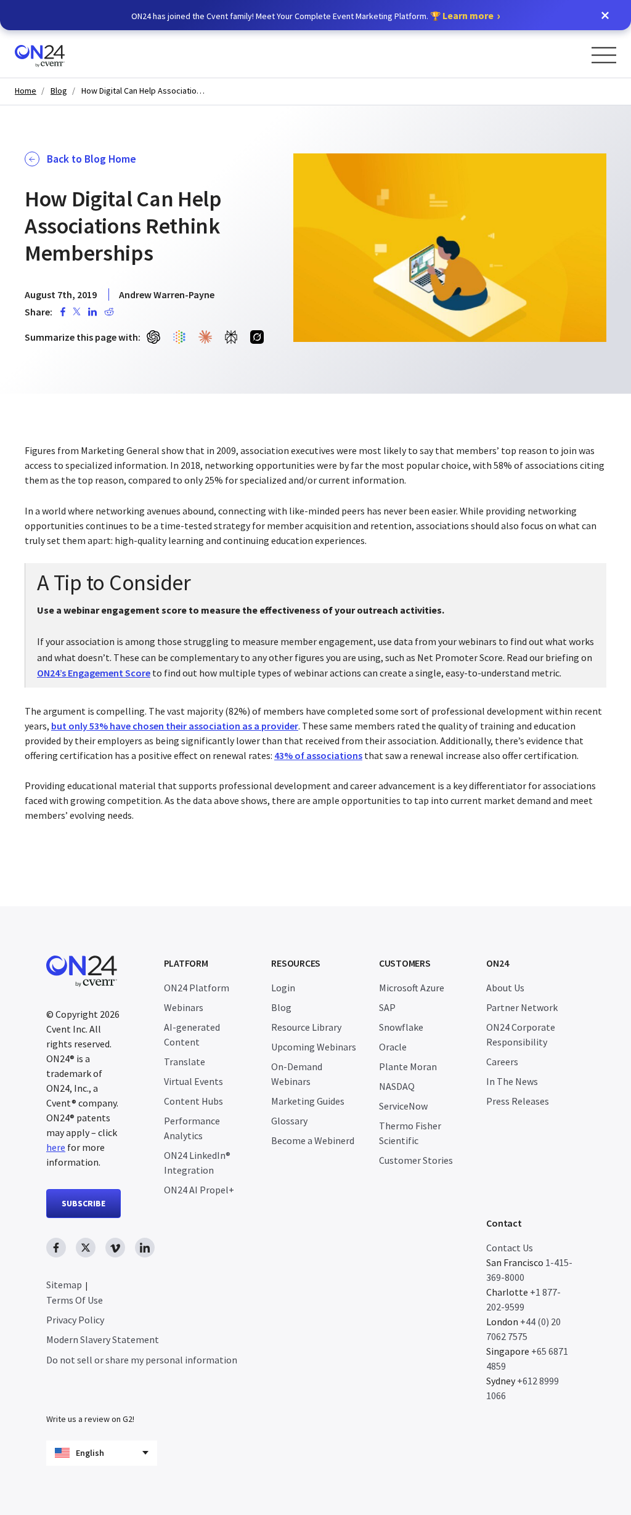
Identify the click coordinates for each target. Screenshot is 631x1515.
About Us (505, 987)
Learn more (468, 15)
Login (283, 987)
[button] (605, 15)
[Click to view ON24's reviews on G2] (90, 1394)
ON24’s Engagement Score (93, 673)
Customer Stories (416, 1160)
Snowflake (401, 1027)
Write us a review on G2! (90, 1418)
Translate (184, 1061)
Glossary (289, 1121)
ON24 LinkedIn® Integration (197, 1162)
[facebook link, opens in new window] (56, 1247)
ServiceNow (403, 1106)
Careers (502, 1061)
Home (25, 91)
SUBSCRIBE (83, 1203)
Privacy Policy (75, 1320)
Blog (59, 91)
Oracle (393, 1047)
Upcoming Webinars (313, 1047)
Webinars (183, 1007)
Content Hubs (193, 1101)
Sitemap (64, 1284)
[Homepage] (63, 54)
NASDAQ (397, 1086)
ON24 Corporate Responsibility (520, 1034)
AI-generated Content (192, 1034)
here (55, 1147)
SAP (387, 1007)
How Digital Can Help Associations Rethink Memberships (143, 91)
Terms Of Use (74, 1300)
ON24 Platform (196, 987)
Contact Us (509, 1247)
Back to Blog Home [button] (91, 159)
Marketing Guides (307, 1101)
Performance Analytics (192, 1128)
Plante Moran (408, 1066)
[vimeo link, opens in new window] (115, 1247)
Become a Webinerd (312, 1140)
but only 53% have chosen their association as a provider (174, 726)
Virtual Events (193, 1081)
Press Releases (517, 1101)
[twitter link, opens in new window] (86, 1247)
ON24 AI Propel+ (199, 1190)
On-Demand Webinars (296, 1073)
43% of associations (318, 755)
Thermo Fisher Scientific (410, 1133)
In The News (512, 1081)
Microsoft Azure (411, 987)
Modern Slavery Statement (102, 1339)
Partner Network (522, 1007)
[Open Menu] (604, 55)
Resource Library (306, 1027)
